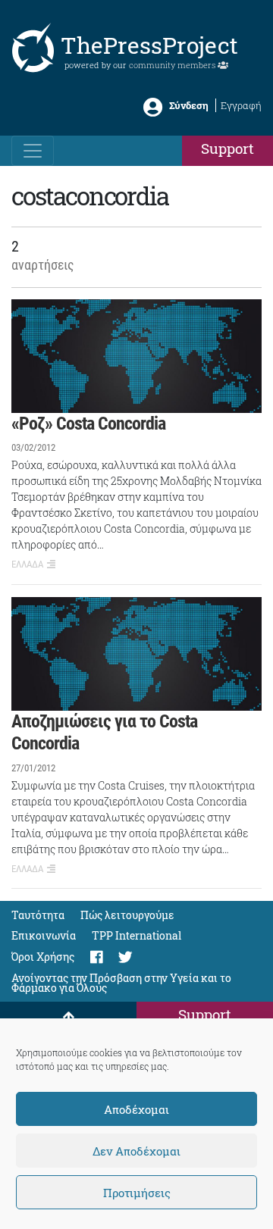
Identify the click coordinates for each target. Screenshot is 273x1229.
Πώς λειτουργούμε (127, 915)
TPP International (136, 935)
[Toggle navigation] (32, 151)
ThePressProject (149, 45)
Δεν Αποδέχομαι (136, 1151)
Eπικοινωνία (43, 935)
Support (227, 148)
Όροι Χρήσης (42, 956)
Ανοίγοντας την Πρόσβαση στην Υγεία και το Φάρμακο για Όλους (121, 983)
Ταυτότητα (37, 915)
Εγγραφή (241, 105)
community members (173, 64)
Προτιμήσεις (137, 1192)
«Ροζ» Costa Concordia (88, 423)
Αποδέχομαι (136, 1109)
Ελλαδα (27, 564)
